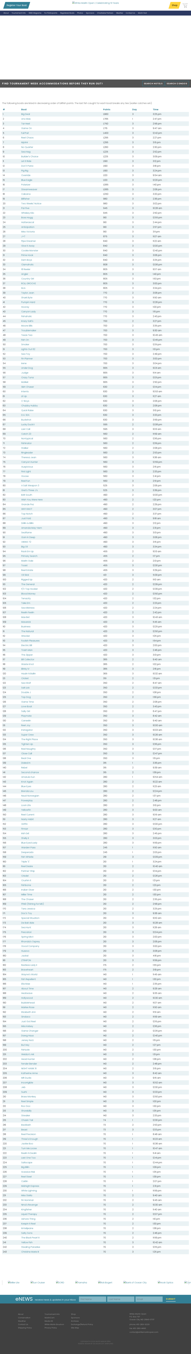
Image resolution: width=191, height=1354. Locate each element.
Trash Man (27, 650)
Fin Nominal (27, 1200)
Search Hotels (153, 83)
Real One (26, 758)
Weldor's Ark (27, 1054)
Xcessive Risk (28, 1171)
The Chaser (27, 899)
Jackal (24, 955)
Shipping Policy (25, 1327)
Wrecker (25, 636)
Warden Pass (28, 847)
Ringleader (27, 452)
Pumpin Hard (28, 302)
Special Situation (30, 918)
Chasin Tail (27, 1120)
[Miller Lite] (13, 1282)
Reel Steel (26, 1176)
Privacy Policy (51, 1327)
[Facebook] (103, 1316)
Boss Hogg (27, 217)
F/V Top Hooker (29, 589)
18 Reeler (25, 269)
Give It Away (28, 245)
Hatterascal (27, 222)
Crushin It (26, 880)
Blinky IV (25, 668)
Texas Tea (26, 335)
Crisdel (25, 875)
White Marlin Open (103, 1341)
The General (28, 584)
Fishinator (26, 443)
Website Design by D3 (86, 1344)
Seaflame (26, 532)
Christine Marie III (30, 1251)
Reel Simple (27, 1101)
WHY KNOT (26, 509)
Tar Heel (25, 123)
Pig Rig (24, 170)
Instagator (27, 730)
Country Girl (27, 278)
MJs (23, 288)
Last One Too (28, 1157)
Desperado (27, 852)
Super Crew (27, 734)
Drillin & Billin (27, 523)
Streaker (25, 1115)
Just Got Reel (28, 1021)
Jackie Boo (27, 1143)
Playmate (26, 715)
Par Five (25, 208)
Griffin (24, 824)
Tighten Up (27, 744)
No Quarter (27, 147)
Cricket (25, 678)
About (20, 1314)
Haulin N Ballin (28, 673)
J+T (23, 236)
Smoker (25, 344)
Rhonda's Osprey (30, 941)
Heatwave (26, 993)
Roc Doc (25, 1106)
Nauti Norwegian (30, 795)
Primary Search (29, 556)
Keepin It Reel (28, 1223)
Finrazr (24, 828)
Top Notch (27, 513)
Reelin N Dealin (29, 1153)
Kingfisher (26, 1209)
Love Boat (26, 706)
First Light (26, 471)
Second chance (30, 772)
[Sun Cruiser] (38, 1282)
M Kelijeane (27, 1228)
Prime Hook (27, 255)
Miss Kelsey (27, 1026)
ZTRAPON (26, 960)
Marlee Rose (27, 1007)
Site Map (75, 1327)
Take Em (25, 603)
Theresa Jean (28, 457)
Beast (24, 1129)
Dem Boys (26, 260)
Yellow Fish (27, 1242)
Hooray (25, 307)
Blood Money (28, 593)
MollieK (25, 382)
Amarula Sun (28, 777)
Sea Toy (25, 354)
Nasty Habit (27, 819)
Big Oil (24, 546)
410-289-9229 (142, 1324)
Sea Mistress (28, 607)
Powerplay (27, 800)
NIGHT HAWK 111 (28, 1068)
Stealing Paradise (30, 1247)
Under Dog (27, 368)
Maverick (26, 622)
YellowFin (26, 809)
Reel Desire (27, 866)
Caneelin (26, 720)
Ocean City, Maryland (104, 1344)
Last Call (25, 429)
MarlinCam (50, 1317)
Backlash (26, 1124)
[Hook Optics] (165, 1282)
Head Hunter (28, 1059)
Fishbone (26, 885)
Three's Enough (29, 1139)
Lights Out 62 (28, 349)
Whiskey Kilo (27, 213)
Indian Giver (27, 889)
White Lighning (29, 1190)
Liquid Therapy (29, 1214)
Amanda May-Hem (31, 528)
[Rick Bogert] (105, 1282)
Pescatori (26, 932)
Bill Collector (27, 659)
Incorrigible (27, 1082)
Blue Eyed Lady (29, 842)
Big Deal (25, 114)
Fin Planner (27, 358)
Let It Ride (26, 161)
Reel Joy (25, 725)
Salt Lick (25, 687)
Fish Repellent (28, 979)
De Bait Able (27, 922)
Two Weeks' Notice (31, 203)
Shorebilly (26, 1110)
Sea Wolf (26, 683)
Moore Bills (26, 325)
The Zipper (27, 654)
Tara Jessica (28, 908)
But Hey (25, 1045)
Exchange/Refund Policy (82, 1324)
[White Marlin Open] (95, 3)
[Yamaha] (81, 1282)
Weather (22, 1321)
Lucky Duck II (27, 424)
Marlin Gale (27, 560)
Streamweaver (29, 189)
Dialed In (25, 762)
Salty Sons (26, 1233)
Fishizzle (25, 1049)
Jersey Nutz (27, 1040)
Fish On (25, 339)
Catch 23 (26, 433)
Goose (25, 476)
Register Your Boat (17, 5)
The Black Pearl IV (30, 1237)
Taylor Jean (27, 292)
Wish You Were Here (32, 499)
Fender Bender (29, 1063)
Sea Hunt (26, 927)
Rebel (24, 767)
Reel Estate (27, 570)
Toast (24, 565)
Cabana (25, 194)
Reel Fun (25, 480)
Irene (24, 363)
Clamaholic (27, 264)
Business (25, 626)
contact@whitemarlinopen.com (143, 1332)
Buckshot (26, 419)
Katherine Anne (29, 1073)
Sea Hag (25, 151)
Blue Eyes (26, 786)
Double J (26, 692)
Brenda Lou (27, 791)
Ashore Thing (28, 1219)
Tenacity (26, 598)
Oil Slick (25, 575)
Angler (24, 274)
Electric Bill (26, 645)
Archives (75, 1321)
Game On (26, 128)
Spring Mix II (27, 936)
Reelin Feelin (27, 612)
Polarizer (25, 184)
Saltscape (26, 1162)
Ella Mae (25, 983)
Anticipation (27, 227)
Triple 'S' (25, 861)
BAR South (26, 494)
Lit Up (24, 396)
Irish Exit (25, 833)
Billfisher (25, 198)
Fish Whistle (27, 856)
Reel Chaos (27, 137)
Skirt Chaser (27, 386)
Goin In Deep (28, 537)
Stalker (24, 448)
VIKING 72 (26, 542)
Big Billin (25, 1167)
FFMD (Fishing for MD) (32, 904)
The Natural (27, 631)
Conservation (24, 1317)
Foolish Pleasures (30, 640)
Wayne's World (29, 974)
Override (25, 175)
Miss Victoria (28, 231)
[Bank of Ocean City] (135, 1282)
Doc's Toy (26, 913)
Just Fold (26, 518)
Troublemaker (28, 330)
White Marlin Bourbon (54, 1324)
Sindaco (25, 1016)
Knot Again (27, 781)
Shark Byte (26, 297)
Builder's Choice (29, 156)
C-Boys (25, 401)
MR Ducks (26, 1077)
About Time (27, 988)
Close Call (26, 753)
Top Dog (26, 697)
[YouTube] (119, 1316)
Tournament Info (52, 1314)
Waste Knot (27, 664)
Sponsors (75, 1317)
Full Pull (25, 133)
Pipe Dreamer (28, 241)
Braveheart (27, 969)
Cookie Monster (29, 250)
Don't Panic (27, 166)
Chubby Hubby (29, 405)
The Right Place (29, 739)
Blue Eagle (26, 180)
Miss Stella (26, 1195)
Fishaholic (26, 316)
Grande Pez (27, 504)
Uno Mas (26, 118)
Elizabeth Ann (28, 1012)
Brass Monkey (28, 1096)
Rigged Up (26, 579)
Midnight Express (30, 1186)
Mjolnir (24, 142)
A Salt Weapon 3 (30, 485)
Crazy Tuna (27, 377)
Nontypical (27, 438)
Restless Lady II (29, 965)
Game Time (27, 701)
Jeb (23, 1087)
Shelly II (25, 838)
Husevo (25, 951)
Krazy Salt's (27, 321)
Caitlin (24, 1181)
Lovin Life (26, 805)
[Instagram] (111, 1316)
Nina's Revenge (29, 1204)
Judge (24, 372)
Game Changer (29, 1030)
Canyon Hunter (29, 462)
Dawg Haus (27, 1035)
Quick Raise (27, 410)
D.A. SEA (25, 415)
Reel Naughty (28, 748)
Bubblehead (28, 1002)
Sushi (24, 1092)
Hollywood (27, 998)
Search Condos (177, 83)
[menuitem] (6, 13)
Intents (25, 391)
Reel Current (27, 814)
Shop (174, 5)
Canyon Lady (28, 311)
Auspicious (27, 466)
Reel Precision (28, 1134)
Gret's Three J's (29, 490)
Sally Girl (25, 711)
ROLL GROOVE (28, 283)
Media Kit (49, 1321)
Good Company (30, 946)
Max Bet (25, 617)
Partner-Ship (28, 871)
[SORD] (60, 1282)
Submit (171, 1299)
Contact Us (23, 1324)
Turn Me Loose (29, 1148)
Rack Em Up (27, 551)
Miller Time (26, 894)
